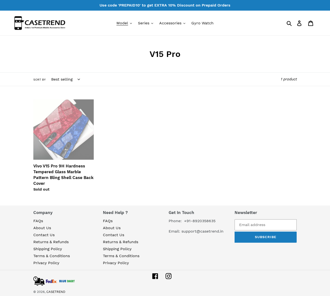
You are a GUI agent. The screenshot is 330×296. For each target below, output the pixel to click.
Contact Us (44, 235)
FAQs (38, 221)
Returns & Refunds (51, 242)
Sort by (39, 79)
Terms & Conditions (51, 256)
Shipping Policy (47, 249)
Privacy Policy (46, 263)
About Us (42, 228)
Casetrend (55, 292)
